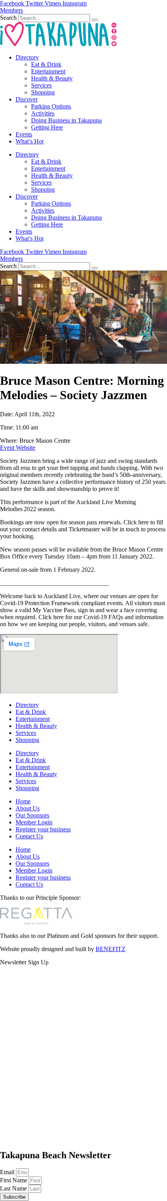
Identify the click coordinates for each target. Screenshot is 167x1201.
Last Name (14, 1188)
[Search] (95, 20)
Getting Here (47, 127)
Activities (42, 113)
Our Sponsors (32, 815)
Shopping (43, 92)
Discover (27, 99)
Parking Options (51, 106)
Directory (27, 57)
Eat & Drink (46, 64)
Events (24, 134)
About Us (28, 808)
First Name (14, 1180)
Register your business (43, 829)
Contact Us (29, 836)
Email (8, 1172)
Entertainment (48, 71)
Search (8, 17)
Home (23, 801)
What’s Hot (29, 141)
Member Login (34, 822)
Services (41, 85)
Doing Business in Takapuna (66, 120)
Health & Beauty (52, 78)
